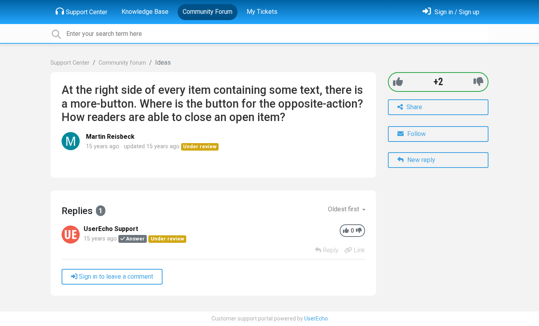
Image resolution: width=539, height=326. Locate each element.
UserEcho (316, 318)
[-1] (478, 82)
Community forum (122, 63)
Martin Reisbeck (110, 136)
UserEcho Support (111, 229)
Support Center (86, 12)
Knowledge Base (145, 11)
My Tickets (262, 11)
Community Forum (207, 11)
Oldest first (344, 209)
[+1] (398, 82)
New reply (420, 160)
